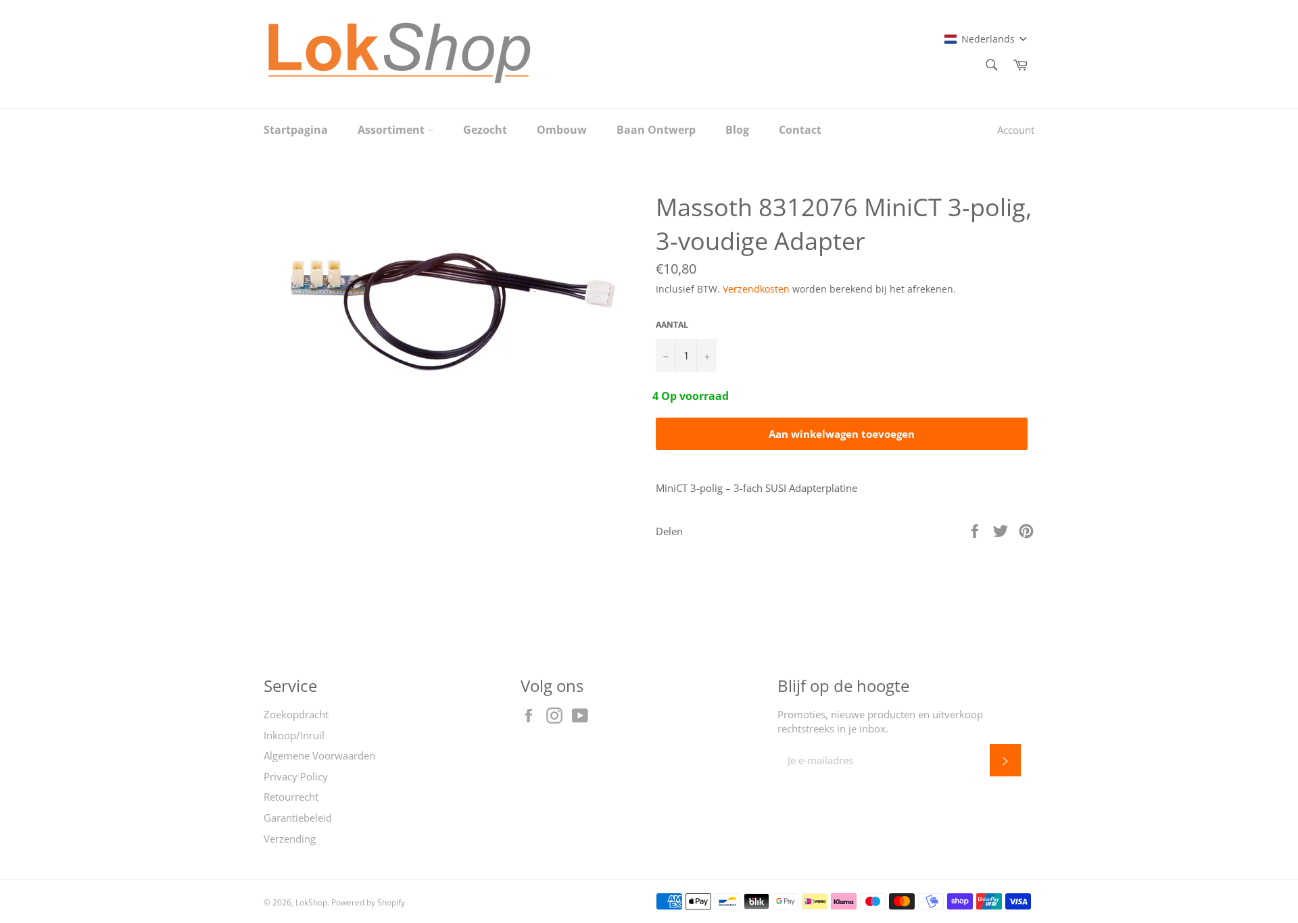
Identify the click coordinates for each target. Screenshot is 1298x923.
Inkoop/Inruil (294, 735)
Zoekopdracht (296, 714)
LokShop (311, 902)
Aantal (672, 325)
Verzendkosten (756, 288)
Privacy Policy (296, 776)
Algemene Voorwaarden (319, 755)
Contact (800, 129)
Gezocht (485, 129)
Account (1015, 129)
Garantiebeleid (298, 817)
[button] (986, 39)
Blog (737, 129)
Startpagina (296, 129)
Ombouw (562, 129)
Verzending (290, 838)
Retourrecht (291, 796)
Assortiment (392, 129)
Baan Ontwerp (656, 129)
